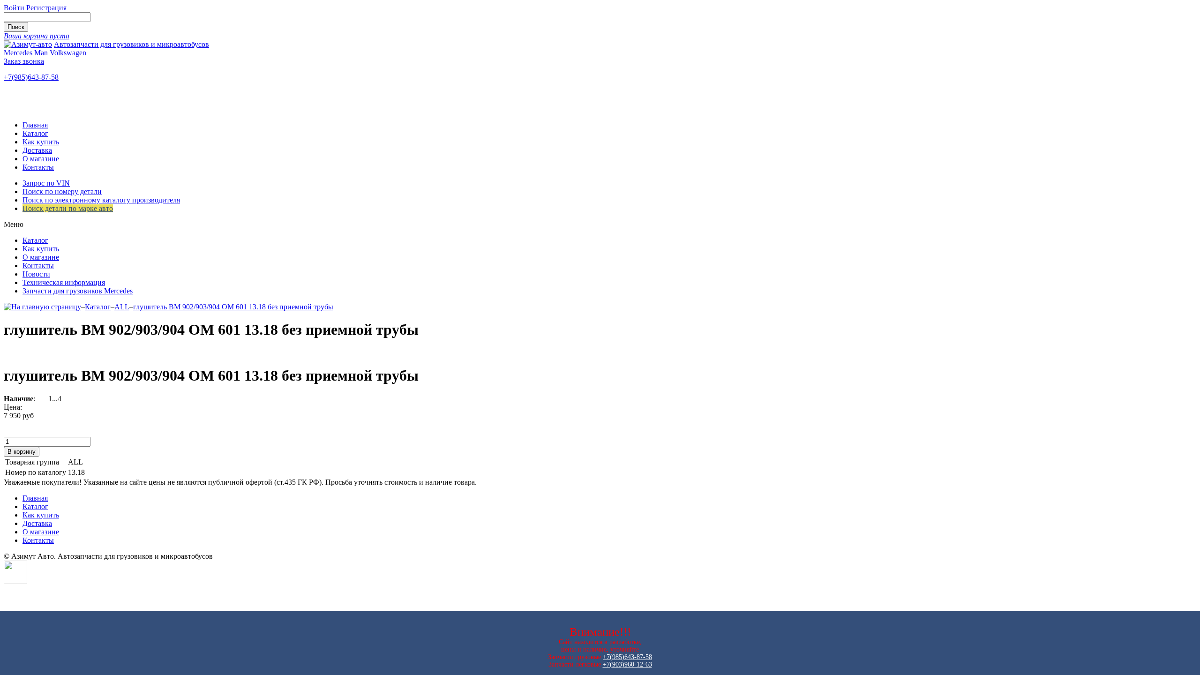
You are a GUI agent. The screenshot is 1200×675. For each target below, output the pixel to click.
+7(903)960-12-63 (627, 664)
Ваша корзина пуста (36, 36)
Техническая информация (63, 282)
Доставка (37, 150)
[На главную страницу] (42, 307)
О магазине (40, 159)
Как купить (40, 142)
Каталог (35, 133)
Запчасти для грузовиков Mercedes (77, 291)
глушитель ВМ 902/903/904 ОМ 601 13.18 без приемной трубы (233, 307)
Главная (35, 125)
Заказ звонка (24, 61)
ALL (121, 307)
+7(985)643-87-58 (31, 77)
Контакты (38, 167)
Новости (36, 274)
